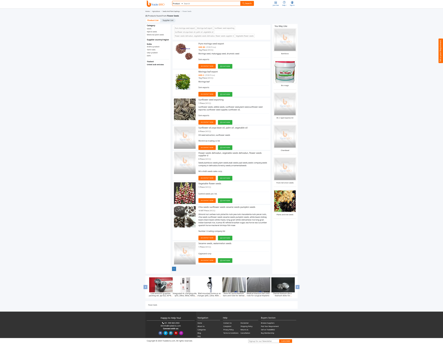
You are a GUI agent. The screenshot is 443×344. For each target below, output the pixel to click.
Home (147, 11)
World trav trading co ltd (209, 141)
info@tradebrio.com (172, 326)
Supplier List (168, 20)
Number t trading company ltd (211, 231)
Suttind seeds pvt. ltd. (207, 193)
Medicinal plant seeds (155, 35)
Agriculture (156, 11)
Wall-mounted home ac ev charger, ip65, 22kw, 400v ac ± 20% (209, 295)
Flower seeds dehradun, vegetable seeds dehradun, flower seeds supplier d (204, 36)
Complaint (227, 326)
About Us (201, 326)
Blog (199, 333)
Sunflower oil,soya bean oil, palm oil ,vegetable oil (194, 32)
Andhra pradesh (153, 47)
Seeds (149, 29)
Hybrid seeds (152, 32)
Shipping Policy (246, 326)
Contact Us (227, 323)
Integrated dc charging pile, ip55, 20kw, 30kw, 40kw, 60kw (185, 295)
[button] (145, 287)
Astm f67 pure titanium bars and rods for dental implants (233, 295)
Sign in (292, 5)
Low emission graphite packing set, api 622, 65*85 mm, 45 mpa (160, 295)
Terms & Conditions (230, 333)
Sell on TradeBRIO (268, 330)
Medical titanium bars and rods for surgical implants (258, 294)
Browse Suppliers (267, 323)
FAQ (199, 336)
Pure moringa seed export (185, 28)
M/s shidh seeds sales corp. (210, 171)
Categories (202, 330)
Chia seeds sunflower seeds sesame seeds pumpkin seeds (226, 207)
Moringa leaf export (204, 28)
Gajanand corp (204, 253)
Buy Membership (267, 333)
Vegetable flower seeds (245, 36)
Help (283, 5)
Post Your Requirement (270, 326)
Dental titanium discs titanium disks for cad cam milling (282, 295)
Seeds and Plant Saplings (171, 11)
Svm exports (203, 59)
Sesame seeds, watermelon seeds (214, 243)
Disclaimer (245, 323)
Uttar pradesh (152, 53)
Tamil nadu (151, 50)
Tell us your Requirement (440, 51)
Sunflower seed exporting (224, 28)
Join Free (276, 5)
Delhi (149, 56)
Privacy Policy (228, 330)
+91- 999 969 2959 (171, 323)
